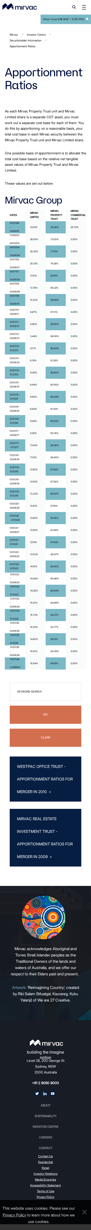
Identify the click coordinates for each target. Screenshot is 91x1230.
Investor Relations (46, 1173)
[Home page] (46, 1043)
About (45, 1105)
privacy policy (14, 1215)
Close (83, 1212)
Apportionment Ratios (22, 46)
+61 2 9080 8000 (45, 1083)
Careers (45, 1137)
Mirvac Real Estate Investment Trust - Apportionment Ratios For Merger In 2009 (45, 837)
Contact (45, 1148)
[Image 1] (19, 6)
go (45, 714)
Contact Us (45, 1156)
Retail (45, 1168)
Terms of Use (45, 1191)
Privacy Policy (45, 1197)
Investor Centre (36, 34)
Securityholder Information (25, 40)
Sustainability (46, 1116)
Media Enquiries (45, 1179)
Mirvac (14, 34)
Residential (45, 1162)
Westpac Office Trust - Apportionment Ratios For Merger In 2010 (45, 779)
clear (45, 737)
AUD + (63, 19)
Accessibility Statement (45, 1185)
